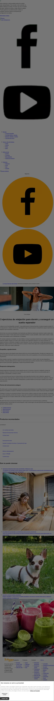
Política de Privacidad (35, 690)
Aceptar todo (5, 698)
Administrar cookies (4, 694)
